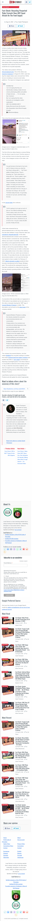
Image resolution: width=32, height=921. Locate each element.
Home (5, 837)
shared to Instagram (7, 74)
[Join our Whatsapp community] (17, 549)
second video (9, 202)
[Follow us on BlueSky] (8, 549)
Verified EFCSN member (11, 538)
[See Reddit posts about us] (27, 549)
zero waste (17, 359)
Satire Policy (6, 844)
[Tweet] (29, 2)
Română (5, 855)
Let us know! (18, 529)
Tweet (21, 26)
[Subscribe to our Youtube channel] (23, 549)
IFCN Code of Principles (6, 840)
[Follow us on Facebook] (11, 549)
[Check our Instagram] (14, 549)
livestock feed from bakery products (18, 357)
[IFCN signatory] (16, 895)
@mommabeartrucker (8, 71)
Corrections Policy (8, 846)
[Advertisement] (16, 483)
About (19, 837)
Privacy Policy (21, 844)
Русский (19, 855)
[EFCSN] (16, 905)
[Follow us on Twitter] (20, 549)
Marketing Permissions (10, 570)
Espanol (5, 853)
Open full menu (3, 2)
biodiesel (8, 355)
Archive (5, 848)
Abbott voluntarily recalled (12, 261)
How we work (21, 839)
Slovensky (6, 857)
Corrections (20, 846)
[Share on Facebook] (3, 400)
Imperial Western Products (9, 305)
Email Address (8, 563)
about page (22, 307)
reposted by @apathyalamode (10, 234)
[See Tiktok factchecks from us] (4, 549)
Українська (20, 857)
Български (6, 851)
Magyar (19, 853)
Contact (19, 848)
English (19, 851)
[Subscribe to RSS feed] (4, 552)
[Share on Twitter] (7, 400)
